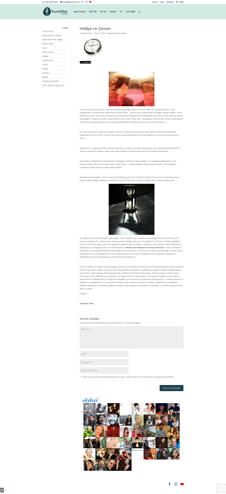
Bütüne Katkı (47, 43)
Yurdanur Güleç (86, 33)
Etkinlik (45, 77)
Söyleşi (45, 68)
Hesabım (170, 2)
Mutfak (45, 56)
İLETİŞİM (130, 12)
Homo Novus (48, 31)
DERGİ (113, 12)
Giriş (162, 2)
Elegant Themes (50, 484)
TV (121, 12)
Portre (45, 64)
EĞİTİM (93, 12)
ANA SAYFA (80, 12)
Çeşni (44, 48)
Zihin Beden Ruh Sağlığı (52, 39)
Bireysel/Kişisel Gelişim (117, 33)
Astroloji (45, 73)
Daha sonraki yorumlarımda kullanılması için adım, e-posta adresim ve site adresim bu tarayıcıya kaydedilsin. (128, 377)
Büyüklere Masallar (50, 81)
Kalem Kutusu (48, 52)
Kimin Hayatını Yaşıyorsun (53, 85)
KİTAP (103, 12)
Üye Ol (155, 2)
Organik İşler (47, 60)
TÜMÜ (65, 28)
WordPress (83, 484)
